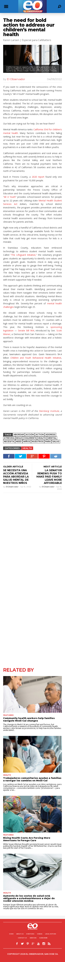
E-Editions (30, 934)
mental (52, 438)
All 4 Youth (10, 196)
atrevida (9, 438)
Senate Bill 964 (26, 330)
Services (33, 938)
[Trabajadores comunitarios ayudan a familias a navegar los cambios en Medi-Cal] (32, 754)
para (48, 441)
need (19, 441)
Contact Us (22, 938)
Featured (8, 715)
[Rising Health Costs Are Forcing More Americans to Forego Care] (32, 814)
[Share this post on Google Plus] (32, 456)
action (40, 434)
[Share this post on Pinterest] (44, 456)
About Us (20, 934)
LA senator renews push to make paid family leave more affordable (49, 476)
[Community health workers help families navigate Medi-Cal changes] (32, 694)
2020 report (38, 176)
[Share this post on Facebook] (9, 456)
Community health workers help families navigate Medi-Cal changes (29, 719)
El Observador (16, 79)
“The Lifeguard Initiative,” (23, 254)
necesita (9, 441)
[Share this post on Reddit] (56, 456)
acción (30, 434)
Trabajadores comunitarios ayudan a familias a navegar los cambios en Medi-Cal (32, 779)
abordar (19, 434)
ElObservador (12, 486)
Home (11, 934)
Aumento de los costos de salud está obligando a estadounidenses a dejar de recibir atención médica (29, 898)
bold (19, 438)
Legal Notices (50, 934)
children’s (30, 438)
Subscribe (43, 938)
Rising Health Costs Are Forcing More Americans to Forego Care (26, 839)
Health (42, 438)
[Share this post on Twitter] (20, 456)
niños (26, 441)
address (50, 434)
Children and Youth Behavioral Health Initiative (35, 357)
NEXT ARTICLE (53, 466)
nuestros (37, 441)
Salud (55, 441)
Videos (39, 934)
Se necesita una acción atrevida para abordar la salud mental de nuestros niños (16, 476)
